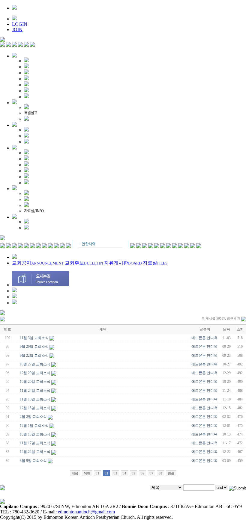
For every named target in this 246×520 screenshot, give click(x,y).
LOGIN (19, 24)
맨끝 (171, 473)
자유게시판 (123, 262)
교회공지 (38, 262)
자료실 (155, 262)
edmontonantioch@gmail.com (86, 511)
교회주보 (84, 262)
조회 (240, 329)
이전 (87, 473)
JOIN (17, 29)
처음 (75, 473)
